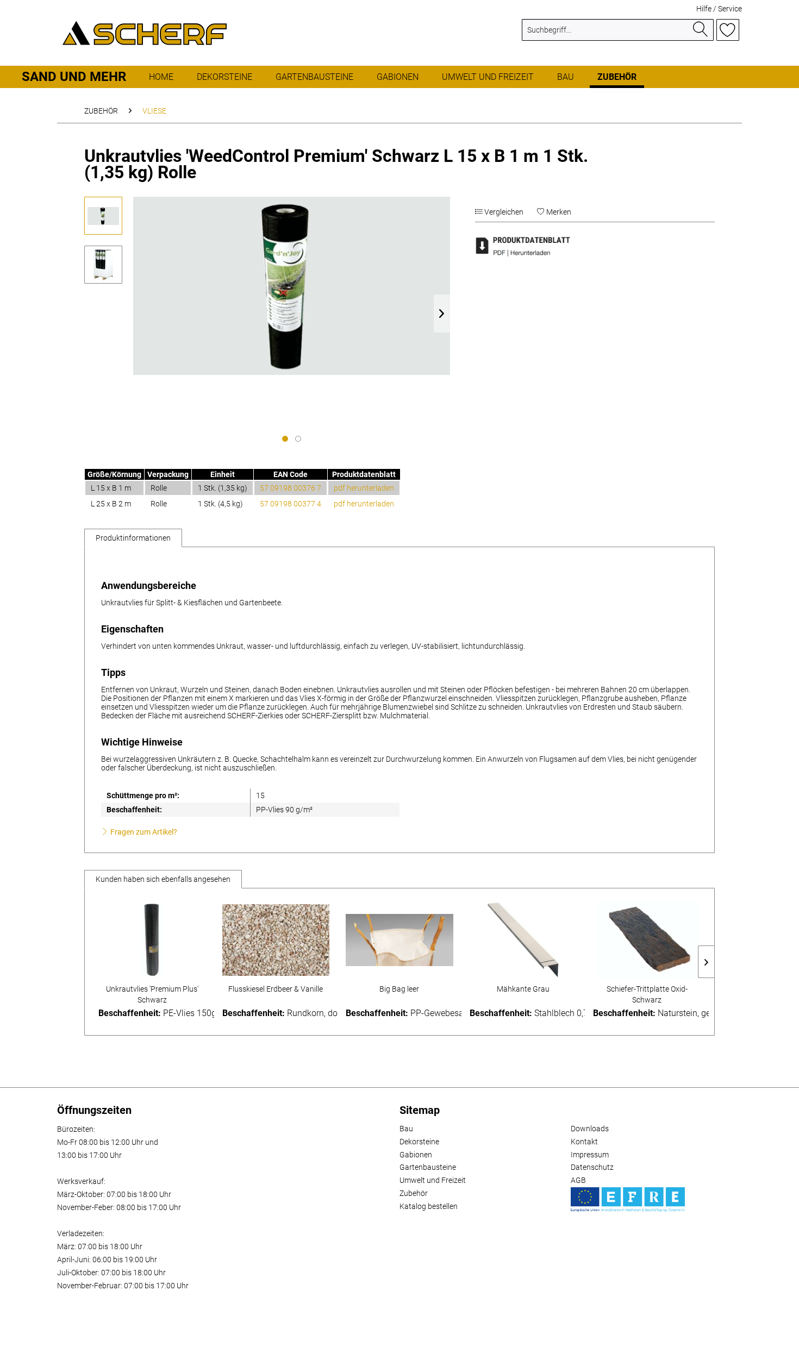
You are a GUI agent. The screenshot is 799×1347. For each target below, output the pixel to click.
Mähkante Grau (523, 989)
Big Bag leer (399, 989)
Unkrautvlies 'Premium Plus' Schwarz (152, 994)
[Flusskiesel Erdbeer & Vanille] (276, 940)
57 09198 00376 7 (290, 488)
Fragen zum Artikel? (143, 832)
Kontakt (584, 1141)
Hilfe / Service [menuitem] (719, 8)
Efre (628, 1199)
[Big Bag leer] (399, 940)
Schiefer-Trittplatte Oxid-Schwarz (647, 994)
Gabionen (416, 1154)
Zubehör (414, 1193)
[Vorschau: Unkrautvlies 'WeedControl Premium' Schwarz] (103, 216)
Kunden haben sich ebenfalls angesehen (163, 879)
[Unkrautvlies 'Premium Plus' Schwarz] (152, 940)
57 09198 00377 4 (290, 503)
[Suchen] (701, 30)
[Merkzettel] (727, 30)
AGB (578, 1180)
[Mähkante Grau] (523, 940)
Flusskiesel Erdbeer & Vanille (275, 989)
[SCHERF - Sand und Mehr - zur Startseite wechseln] (145, 32)
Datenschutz (592, 1167)
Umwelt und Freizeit (433, 1180)
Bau (406, 1128)
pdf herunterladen (364, 488)
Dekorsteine (419, 1141)
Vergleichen (503, 212)
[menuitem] (618, 34)
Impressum (590, 1154)
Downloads (590, 1128)
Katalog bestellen (429, 1206)
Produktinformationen (133, 538)
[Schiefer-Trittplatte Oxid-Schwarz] (647, 940)
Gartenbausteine (428, 1167)
